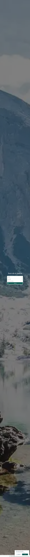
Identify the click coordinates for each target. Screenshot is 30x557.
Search (15, 283)
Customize (19, 554)
